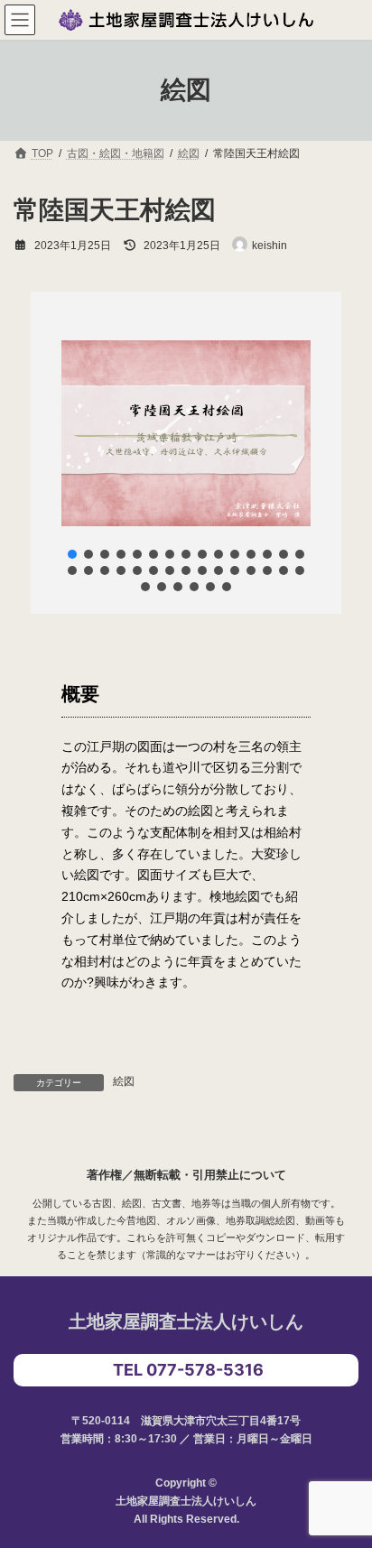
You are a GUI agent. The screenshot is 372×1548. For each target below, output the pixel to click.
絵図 (124, 1081)
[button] (72, 554)
